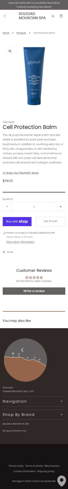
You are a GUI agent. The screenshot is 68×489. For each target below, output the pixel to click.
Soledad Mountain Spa (15, 391)
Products (21, 32)
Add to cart (51, 221)
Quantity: (8, 199)
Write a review (34, 291)
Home (6, 32)
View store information (20, 241)
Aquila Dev (50, 481)
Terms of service (34, 465)
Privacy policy (16, 465)
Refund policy (51, 465)
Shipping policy (46, 471)
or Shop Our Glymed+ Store (20, 173)
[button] (5, 16)
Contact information (25, 471)
